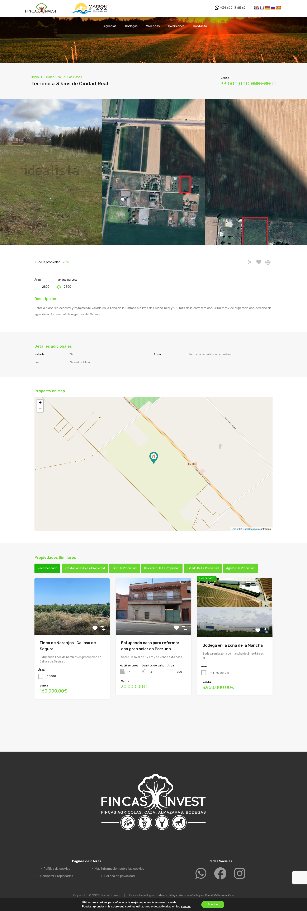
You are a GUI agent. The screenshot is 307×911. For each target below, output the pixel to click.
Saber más (72, 623)
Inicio (35, 77)
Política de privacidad (119, 876)
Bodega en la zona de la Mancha (233, 645)
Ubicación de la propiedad (161, 568)
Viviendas (153, 26)
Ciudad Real (53, 77)
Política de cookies (56, 868)
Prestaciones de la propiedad (85, 568)
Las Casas (74, 77)
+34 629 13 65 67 (232, 8)
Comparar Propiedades (56, 876)
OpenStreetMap (251, 528)
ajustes (185, 906)
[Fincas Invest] (41, 15)
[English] (256, 8)
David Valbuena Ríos (219, 895)
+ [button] (40, 402)
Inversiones (176, 26)
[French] (262, 8)
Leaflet (235, 528)
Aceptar (213, 904)
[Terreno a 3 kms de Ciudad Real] (153, 458)
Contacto (200, 26)
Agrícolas (110, 26)
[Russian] (272, 8)
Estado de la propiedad (203, 568)
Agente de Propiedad (240, 568)
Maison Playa (167, 895)
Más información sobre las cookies (119, 868)
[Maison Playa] (90, 15)
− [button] (40, 408)
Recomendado (47, 568)
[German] (267, 8)
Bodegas (131, 26)
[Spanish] (278, 8)
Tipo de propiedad (124, 568)
